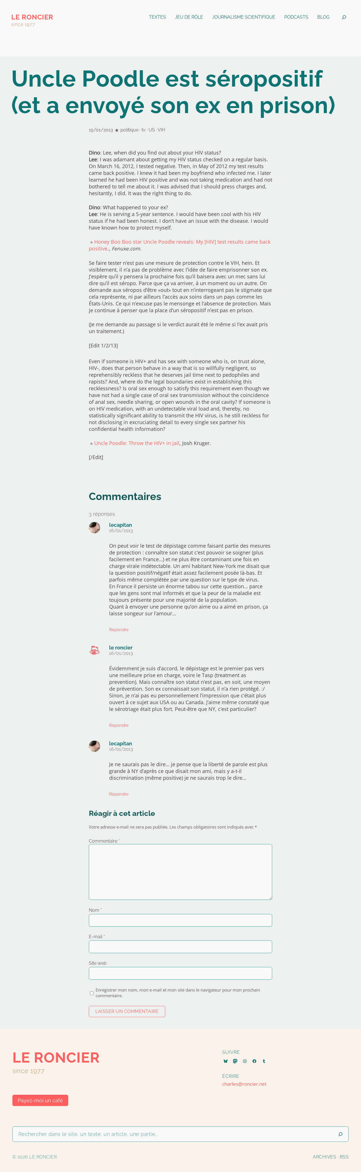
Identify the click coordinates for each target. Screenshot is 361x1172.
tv (144, 130)
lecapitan (120, 525)
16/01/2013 (121, 530)
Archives (324, 1157)
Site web (98, 963)
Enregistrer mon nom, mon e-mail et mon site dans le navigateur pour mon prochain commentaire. (178, 992)
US (152, 130)
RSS (344, 1157)
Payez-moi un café (40, 1100)
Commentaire (104, 841)
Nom (95, 910)
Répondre (119, 629)
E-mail (97, 936)
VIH (161, 130)
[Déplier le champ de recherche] (344, 17)
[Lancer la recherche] (340, 1134)
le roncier (32, 17)
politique (129, 130)
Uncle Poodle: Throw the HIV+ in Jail (136, 443)
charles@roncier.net (244, 1084)
